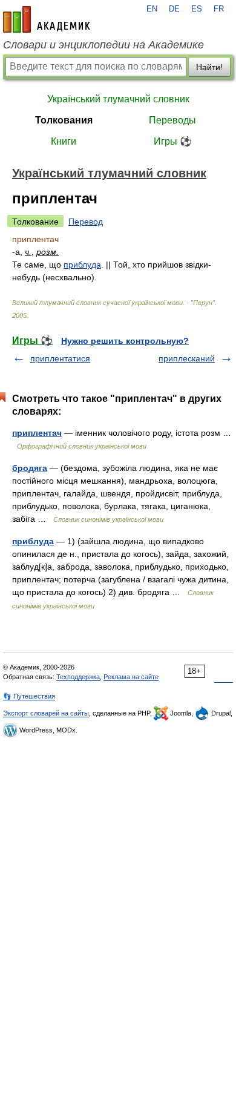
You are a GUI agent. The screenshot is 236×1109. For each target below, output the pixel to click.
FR (219, 9)
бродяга (29, 468)
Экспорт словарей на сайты (46, 713)
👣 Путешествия (29, 696)
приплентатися (60, 358)
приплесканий (187, 358)
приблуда (82, 264)
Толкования (64, 120)
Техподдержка (78, 676)
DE (174, 9)
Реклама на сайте (131, 676)
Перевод (85, 221)
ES (196, 9)
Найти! (209, 67)
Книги (63, 141)
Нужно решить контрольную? (125, 341)
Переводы (172, 120)
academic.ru (46, 19)
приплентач (37, 433)
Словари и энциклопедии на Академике (103, 45)
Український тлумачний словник (118, 99)
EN (151, 9)
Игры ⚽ (173, 141)
